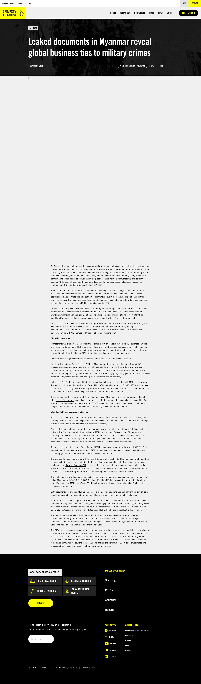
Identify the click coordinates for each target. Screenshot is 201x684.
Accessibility (63, 556)
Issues (113, 13)
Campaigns (125, 13)
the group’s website (74, 354)
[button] (30, 3)
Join (184, 3)
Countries (111, 488)
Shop (21, 3)
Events (128, 529)
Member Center (9, 3)
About (169, 13)
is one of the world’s (65, 289)
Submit (48, 528)
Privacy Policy (75, 556)
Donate (196, 3)
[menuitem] (8, 4)
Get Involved (139, 13)
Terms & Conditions (89, 556)
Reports (109, 498)
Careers (128, 539)
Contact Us (129, 524)
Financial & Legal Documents (137, 519)
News (160, 13)
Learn (151, 13)
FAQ (127, 534)
